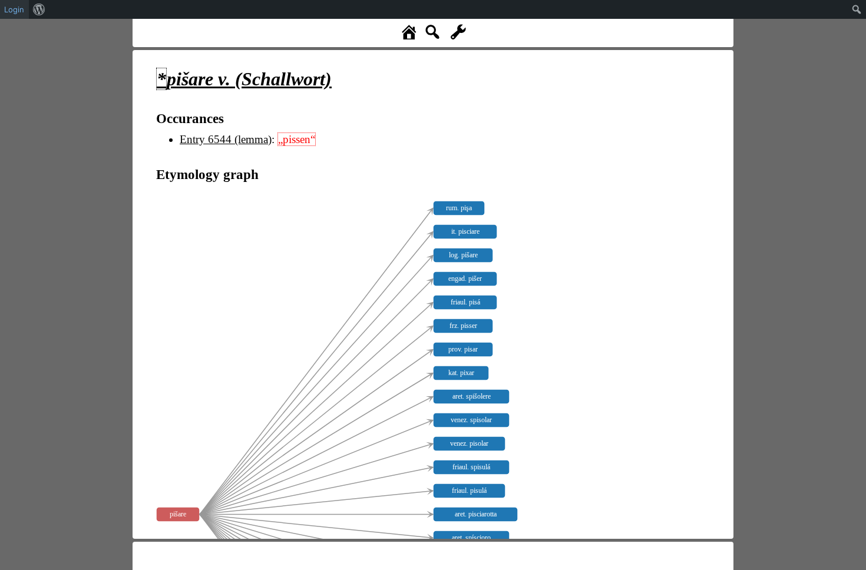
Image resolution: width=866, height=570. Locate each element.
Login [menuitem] (14, 9)
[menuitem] (39, 9)
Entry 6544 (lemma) (226, 139)
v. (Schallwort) (244, 79)
